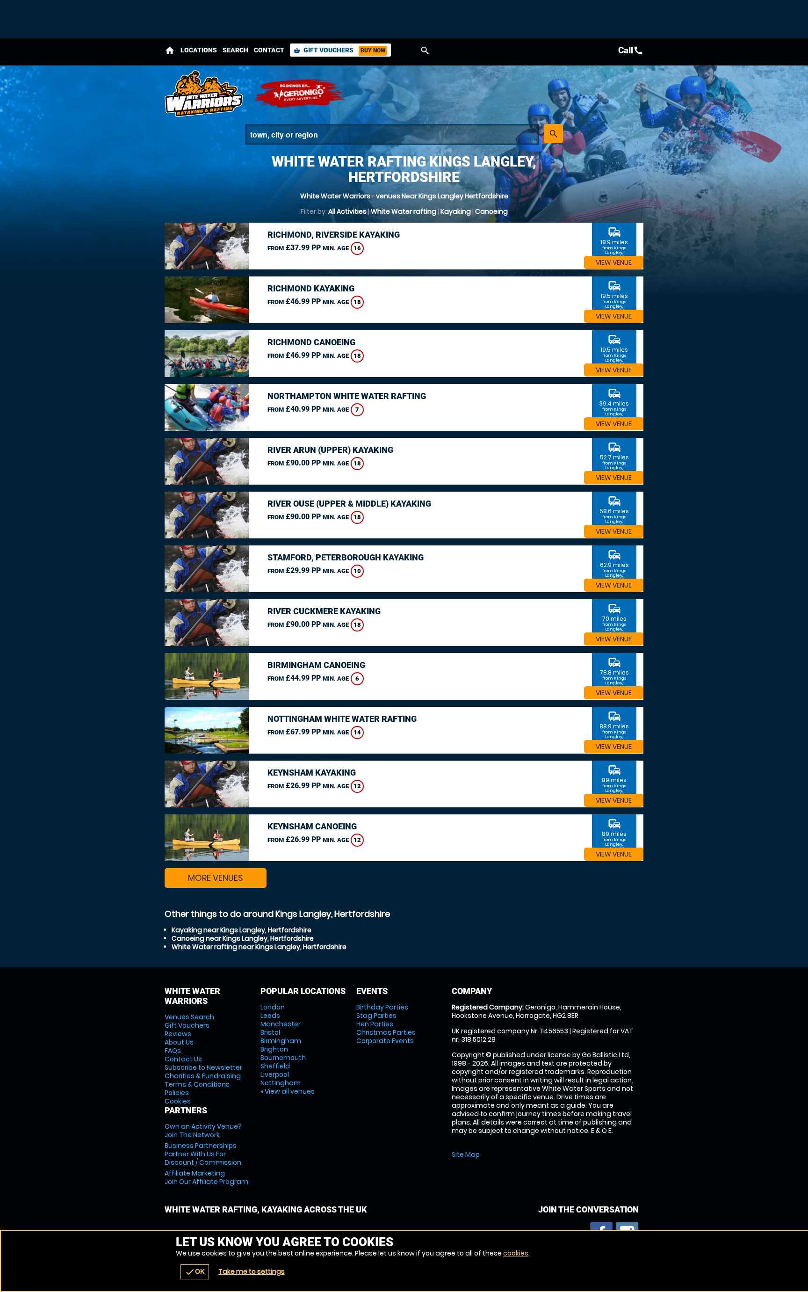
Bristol (270, 1032)
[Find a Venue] (392, 134)
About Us (179, 1042)
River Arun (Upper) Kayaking (330, 450)
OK (195, 1272)
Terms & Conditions (197, 1084)
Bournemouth (283, 1057)
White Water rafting (403, 211)
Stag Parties (376, 1015)
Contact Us (183, 1059)
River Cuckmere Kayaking (324, 611)
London (272, 1007)
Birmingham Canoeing (316, 665)
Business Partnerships (203, 1154)
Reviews (178, 1033)
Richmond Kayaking (310, 288)
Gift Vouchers (339, 50)
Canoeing (491, 211)
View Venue (614, 262)
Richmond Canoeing (311, 342)
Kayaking (455, 211)
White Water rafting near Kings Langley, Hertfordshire (259, 946)
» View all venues (287, 1091)
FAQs (173, 1050)
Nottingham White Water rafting (342, 719)
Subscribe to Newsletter (203, 1067)
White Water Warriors (335, 196)
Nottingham (280, 1083)
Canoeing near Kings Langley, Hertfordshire (243, 938)
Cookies (178, 1101)
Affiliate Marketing (206, 1177)
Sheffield (275, 1066)
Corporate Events (385, 1040)
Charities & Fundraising (203, 1076)
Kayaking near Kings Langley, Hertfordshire (241, 930)
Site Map (466, 1154)
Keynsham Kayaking (311, 772)
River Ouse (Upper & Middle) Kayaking (349, 503)
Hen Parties (374, 1024)
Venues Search (189, 1017)
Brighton (274, 1049)
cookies (515, 1253)
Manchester (280, 1024)
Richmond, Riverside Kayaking (333, 235)
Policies (177, 1092)
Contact (269, 50)
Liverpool (274, 1074)
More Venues (215, 878)
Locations (198, 50)
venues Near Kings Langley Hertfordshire (442, 196)
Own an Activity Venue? (203, 1131)
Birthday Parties (382, 1007)
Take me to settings (251, 1271)
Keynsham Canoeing (312, 826)
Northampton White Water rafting (346, 396)
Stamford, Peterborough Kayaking (345, 557)
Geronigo (300, 93)
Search (235, 50)
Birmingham (280, 1040)
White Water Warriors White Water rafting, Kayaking (204, 93)
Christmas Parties (386, 1032)
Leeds (270, 1015)
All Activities (347, 211)
